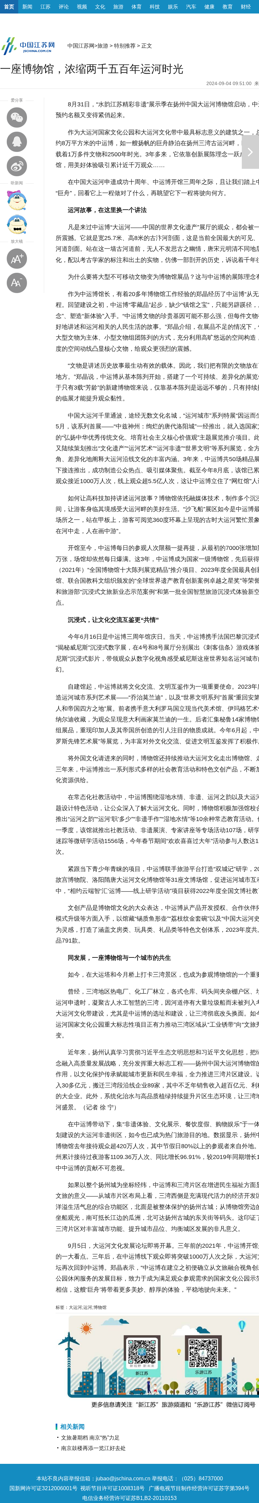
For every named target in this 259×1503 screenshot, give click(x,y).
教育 (228, 6)
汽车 (191, 6)
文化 (100, 6)
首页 (9, 6)
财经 (246, 6)
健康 (209, 6)
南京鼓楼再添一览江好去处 (93, 1448)
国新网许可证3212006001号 (43, 1488)
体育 (137, 6)
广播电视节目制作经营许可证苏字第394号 (199, 1488)
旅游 (118, 6)
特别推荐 (125, 46)
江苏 (45, 6)
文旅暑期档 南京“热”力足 (90, 1438)
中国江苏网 (80, 46)
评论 (64, 6)
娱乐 (173, 6)
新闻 (27, 6)
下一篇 (250, 152)
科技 (155, 6)
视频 (82, 6)
